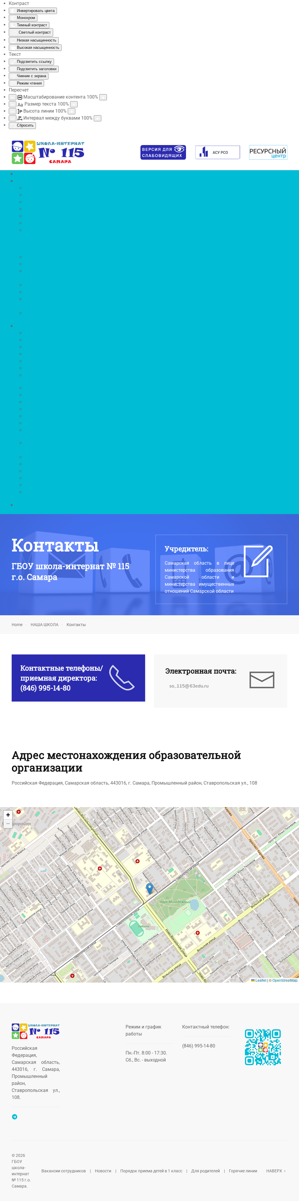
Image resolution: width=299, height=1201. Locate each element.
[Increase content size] (103, 97)
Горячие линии (243, 1171)
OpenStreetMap (285, 980)
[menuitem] (27, 173)
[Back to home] (48, 152)
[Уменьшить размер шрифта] (12, 104)
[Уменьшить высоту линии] (12, 111)
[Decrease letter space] (12, 118)
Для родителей (205, 1171)
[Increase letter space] (97, 118)
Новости (103, 1171)
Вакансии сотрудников (63, 1171)
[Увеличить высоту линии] (71, 111)
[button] (149, 889)
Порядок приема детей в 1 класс (151, 1171)
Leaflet (260, 980)
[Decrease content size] (12, 97)
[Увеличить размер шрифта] (74, 104)
